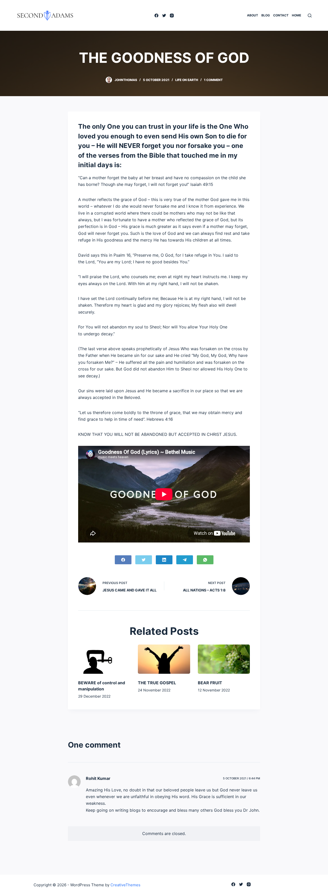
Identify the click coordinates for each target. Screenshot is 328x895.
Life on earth (186, 80)
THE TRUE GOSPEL (157, 682)
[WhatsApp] (205, 559)
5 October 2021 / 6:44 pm (241, 778)
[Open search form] (310, 15)
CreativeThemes (125, 884)
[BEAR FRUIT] (224, 659)
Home (296, 15)
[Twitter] (164, 15)
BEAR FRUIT (210, 682)
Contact (281, 15)
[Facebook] (156, 15)
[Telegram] (184, 559)
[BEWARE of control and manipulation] (104, 659)
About (252, 15)
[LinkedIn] (164, 559)
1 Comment (213, 80)
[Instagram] (172, 15)
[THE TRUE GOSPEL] (164, 659)
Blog (265, 15)
